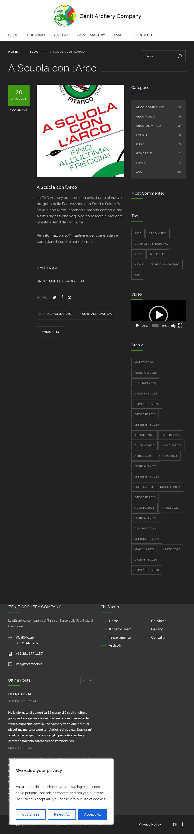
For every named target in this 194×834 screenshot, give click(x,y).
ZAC (109, 313)
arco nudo (158, 233)
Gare (158, 144)
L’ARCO (119, 35)
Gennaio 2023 (145, 528)
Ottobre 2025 (145, 414)
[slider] (155, 325)
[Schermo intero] (180, 325)
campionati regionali (151, 243)
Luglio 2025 (171, 435)
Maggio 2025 (172, 445)
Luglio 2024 (143, 487)
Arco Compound (158, 107)
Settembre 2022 (146, 539)
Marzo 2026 (143, 362)
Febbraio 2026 (145, 372)
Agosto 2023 (144, 507)
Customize (31, 814)
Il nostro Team (120, 629)
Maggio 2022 (144, 549)
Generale (89, 313)
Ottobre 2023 (145, 497)
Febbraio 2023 (145, 518)
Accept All (92, 814)
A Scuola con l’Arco (57, 187)
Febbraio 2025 (145, 466)
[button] (158, 315)
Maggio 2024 (170, 487)
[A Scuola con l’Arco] (80, 131)
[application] (158, 315)
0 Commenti (19, 110)
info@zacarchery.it (29, 664)
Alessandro (62, 313)
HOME (13, 35)
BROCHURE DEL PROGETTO (60, 281)
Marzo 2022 (171, 549)
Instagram (158, 254)
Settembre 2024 (146, 476)
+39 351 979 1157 (29, 653)
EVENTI (158, 135)
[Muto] (173, 325)
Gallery (157, 629)
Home (13, 51)
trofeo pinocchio (165, 264)
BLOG (34, 51)
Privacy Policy (149, 824)
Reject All (62, 814)
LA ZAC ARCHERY (91, 35)
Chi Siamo (159, 621)
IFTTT (138, 254)
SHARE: (42, 297)
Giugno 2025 (144, 445)
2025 (137, 233)
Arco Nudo (158, 116)
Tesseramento (120, 637)
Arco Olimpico (158, 125)
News (101, 313)
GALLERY (61, 35)
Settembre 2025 (146, 424)
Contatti (158, 637)
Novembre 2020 (146, 570)
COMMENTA (50, 332)
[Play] (137, 325)
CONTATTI (143, 35)
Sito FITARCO (48, 268)
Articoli (115, 645)
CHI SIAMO (36, 35)
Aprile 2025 (143, 455)
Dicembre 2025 (145, 393)
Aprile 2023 (170, 507)
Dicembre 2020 (145, 559)
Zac (137, 275)
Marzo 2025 (168, 455)
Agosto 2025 (144, 435)
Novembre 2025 (146, 404)
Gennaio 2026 (145, 383)
